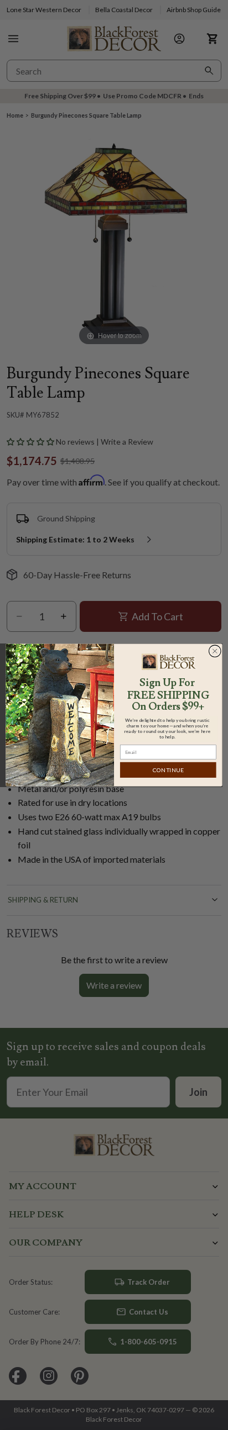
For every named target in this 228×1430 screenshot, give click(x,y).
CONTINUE (168, 770)
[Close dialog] (215, 651)
